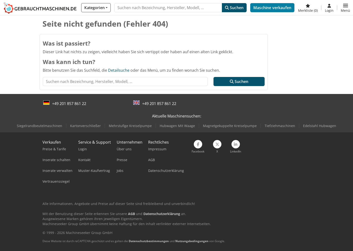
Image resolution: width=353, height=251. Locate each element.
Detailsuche (118, 70)
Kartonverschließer (85, 125)
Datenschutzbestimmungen (149, 241)
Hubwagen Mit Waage (177, 125)
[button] (345, 7)
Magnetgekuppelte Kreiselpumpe (230, 125)
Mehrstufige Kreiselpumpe (130, 125)
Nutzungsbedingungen (191, 241)
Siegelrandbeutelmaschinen (39, 125)
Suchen (236, 7)
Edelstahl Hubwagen (319, 125)
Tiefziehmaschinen (280, 125)
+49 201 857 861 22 (69, 103)
